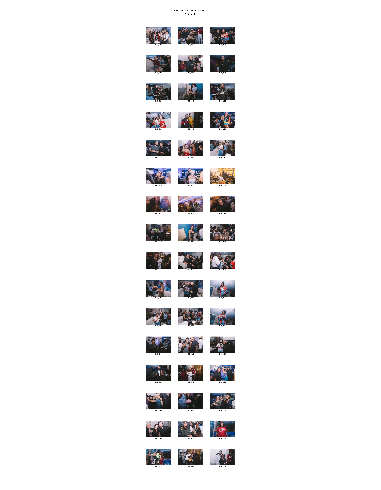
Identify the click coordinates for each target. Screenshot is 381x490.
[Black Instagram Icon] (195, 14)
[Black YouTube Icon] (191, 14)
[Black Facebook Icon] (185, 14)
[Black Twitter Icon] (188, 14)
